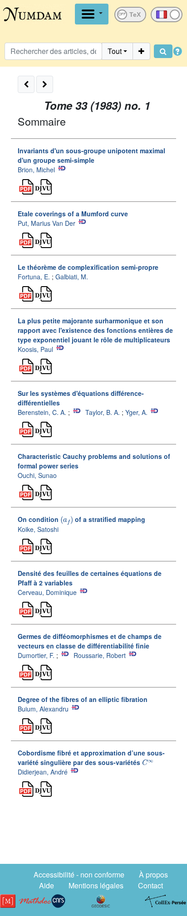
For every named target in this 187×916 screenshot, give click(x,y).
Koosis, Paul (35, 349)
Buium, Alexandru (43, 708)
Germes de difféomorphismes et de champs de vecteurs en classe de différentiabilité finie (90, 641)
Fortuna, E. (34, 276)
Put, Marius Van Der (46, 223)
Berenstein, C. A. (42, 412)
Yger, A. (136, 412)
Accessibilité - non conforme (79, 874)
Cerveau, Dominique (47, 592)
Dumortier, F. (36, 655)
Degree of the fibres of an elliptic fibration (83, 699)
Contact (150, 885)
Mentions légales (96, 885)
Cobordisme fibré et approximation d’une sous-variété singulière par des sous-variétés (91, 757)
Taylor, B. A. (102, 412)
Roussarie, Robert (100, 655)
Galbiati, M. (71, 276)
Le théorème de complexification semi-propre (88, 267)
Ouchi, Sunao (37, 475)
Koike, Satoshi (38, 529)
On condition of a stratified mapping (81, 519)
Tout (115, 51)
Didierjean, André (43, 771)
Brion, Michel (36, 169)
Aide (46, 885)
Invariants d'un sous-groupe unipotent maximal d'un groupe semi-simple (91, 155)
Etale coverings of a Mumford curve (73, 213)
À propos (153, 874)
